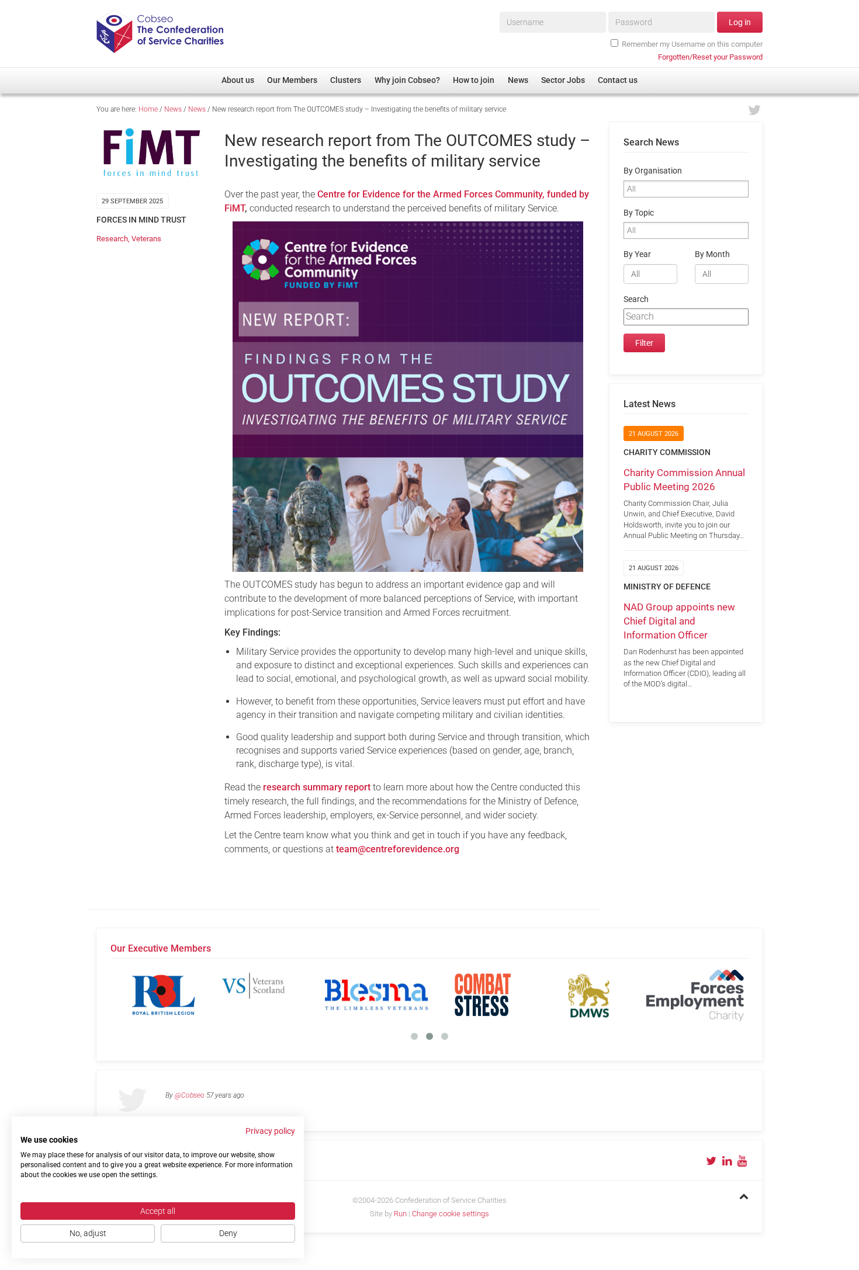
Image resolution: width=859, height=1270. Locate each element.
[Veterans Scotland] (270, 995)
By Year (637, 254)
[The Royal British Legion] (163, 995)
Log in (740, 22)
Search (636, 299)
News (173, 109)
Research (112, 238)
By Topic (639, 213)
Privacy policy (270, 1131)
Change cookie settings (450, 1213)
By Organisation (653, 171)
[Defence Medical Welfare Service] (589, 995)
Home (148, 109)
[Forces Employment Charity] (695, 995)
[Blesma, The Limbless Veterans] (376, 995)
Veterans (146, 238)
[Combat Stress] (482, 995)
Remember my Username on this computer (692, 44)
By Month (712, 254)
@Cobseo (190, 1095)
